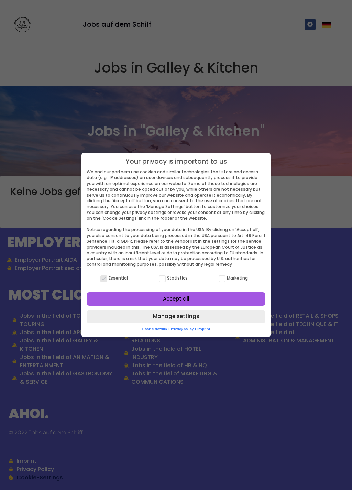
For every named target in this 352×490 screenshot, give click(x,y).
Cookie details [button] (155, 329)
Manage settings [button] (176, 316)
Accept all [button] (176, 298)
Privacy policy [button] (182, 329)
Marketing (237, 278)
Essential (118, 278)
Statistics (177, 278)
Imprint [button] (203, 329)
